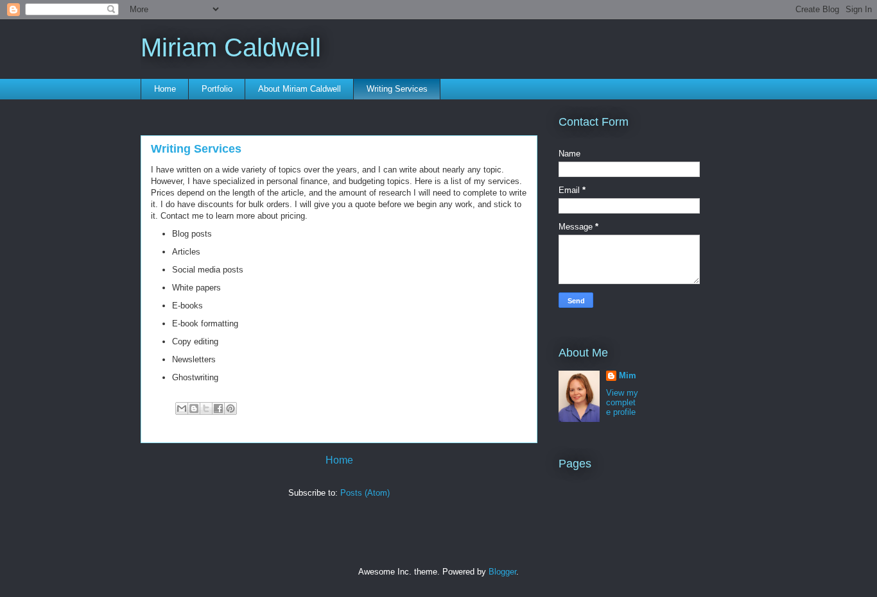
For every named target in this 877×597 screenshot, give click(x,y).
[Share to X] (206, 408)
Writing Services (397, 89)
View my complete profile (622, 402)
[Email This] (181, 408)
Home (165, 89)
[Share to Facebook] (218, 408)
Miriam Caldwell (231, 47)
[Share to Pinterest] (230, 408)
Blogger (502, 571)
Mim (627, 375)
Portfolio (217, 89)
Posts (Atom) (365, 493)
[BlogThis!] (193, 408)
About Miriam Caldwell (299, 89)
